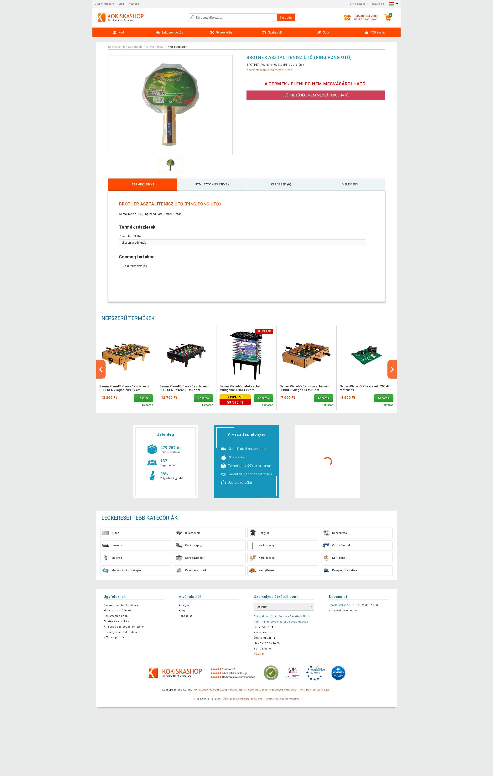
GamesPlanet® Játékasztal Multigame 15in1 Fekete (240, 388)
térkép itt (259, 654)
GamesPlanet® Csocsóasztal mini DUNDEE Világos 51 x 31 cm (304, 388)
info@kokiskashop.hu (343, 610)
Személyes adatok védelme (121, 632)
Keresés (286, 17)
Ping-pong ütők (177, 46)
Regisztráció (377, 3)
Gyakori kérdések (104, 3)
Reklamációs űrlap (116, 615)
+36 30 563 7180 (339, 605)
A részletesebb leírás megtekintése (269, 69)
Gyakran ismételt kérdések (121, 605)
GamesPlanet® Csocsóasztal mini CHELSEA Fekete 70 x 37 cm (184, 388)
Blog (121, 3)
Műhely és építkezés (212, 689)
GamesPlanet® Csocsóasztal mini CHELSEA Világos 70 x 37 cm (124, 388)
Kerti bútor (290, 689)
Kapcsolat (134, 3)
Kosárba (143, 398)
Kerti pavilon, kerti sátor (315, 689)
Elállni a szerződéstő (117, 610)
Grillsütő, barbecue (255, 689)
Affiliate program (115, 637)
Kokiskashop (116, 46)
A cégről (184, 605)
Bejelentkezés (357, 3)
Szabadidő (135, 46)
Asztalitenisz (155, 46)
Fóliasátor (234, 689)
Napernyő (276, 689)
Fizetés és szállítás (116, 621)
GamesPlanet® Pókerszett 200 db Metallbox (365, 388)
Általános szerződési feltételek (124, 626)
